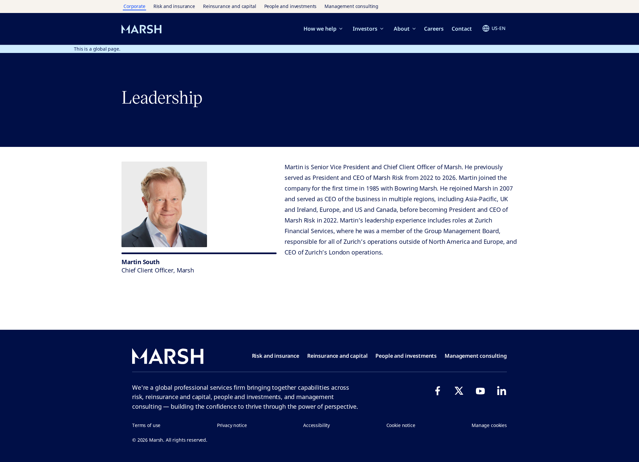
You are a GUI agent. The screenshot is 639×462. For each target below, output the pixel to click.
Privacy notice (232, 425)
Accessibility (316, 425)
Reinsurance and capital (229, 6)
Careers (434, 28)
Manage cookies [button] (489, 425)
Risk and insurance (174, 6)
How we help (320, 28)
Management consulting (351, 6)
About (402, 28)
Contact (462, 28)
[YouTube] (480, 391)
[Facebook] (438, 391)
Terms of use (146, 425)
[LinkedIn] (502, 391)
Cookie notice (400, 425)
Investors (365, 28)
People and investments (290, 6)
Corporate (134, 6)
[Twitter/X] (459, 391)
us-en (499, 28)
